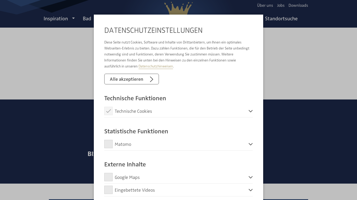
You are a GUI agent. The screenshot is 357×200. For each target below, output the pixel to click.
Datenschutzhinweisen (156, 66)
